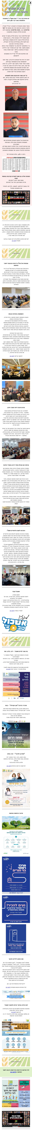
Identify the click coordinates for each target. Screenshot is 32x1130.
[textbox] (16, 233)
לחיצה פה (13, 1072)
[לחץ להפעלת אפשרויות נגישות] (30, 3)
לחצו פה (14, 241)
